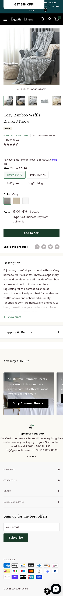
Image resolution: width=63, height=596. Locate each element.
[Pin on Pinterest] (43, 246)
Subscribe (16, 537)
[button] (11, 144)
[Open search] (43, 19)
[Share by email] (57, 246)
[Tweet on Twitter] (50, 246)
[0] (56, 19)
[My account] (49, 19)
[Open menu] (5, 19)
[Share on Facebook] (37, 246)
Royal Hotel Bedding (16, 135)
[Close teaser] (45, 10)
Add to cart (31, 233)
